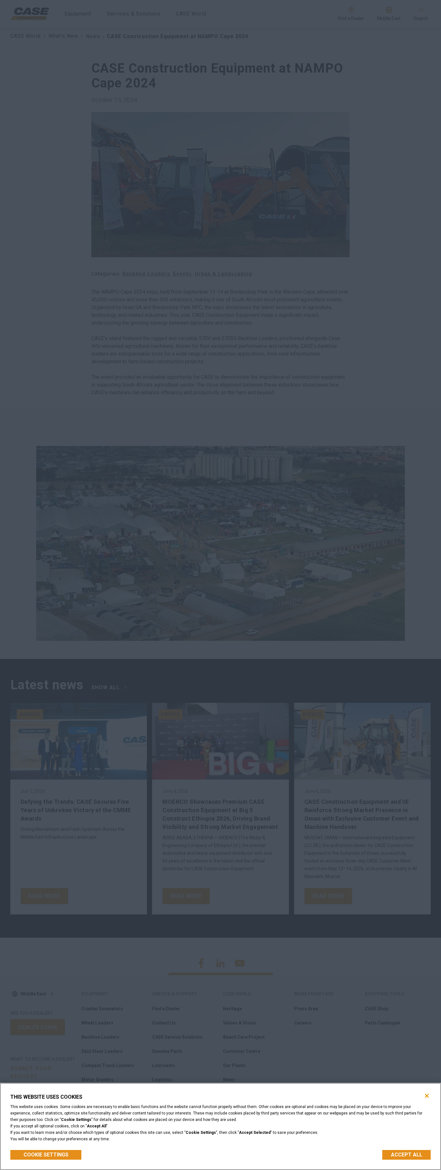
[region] (220, 1126)
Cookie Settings (46, 1155)
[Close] (427, 1096)
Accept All (406, 1155)
